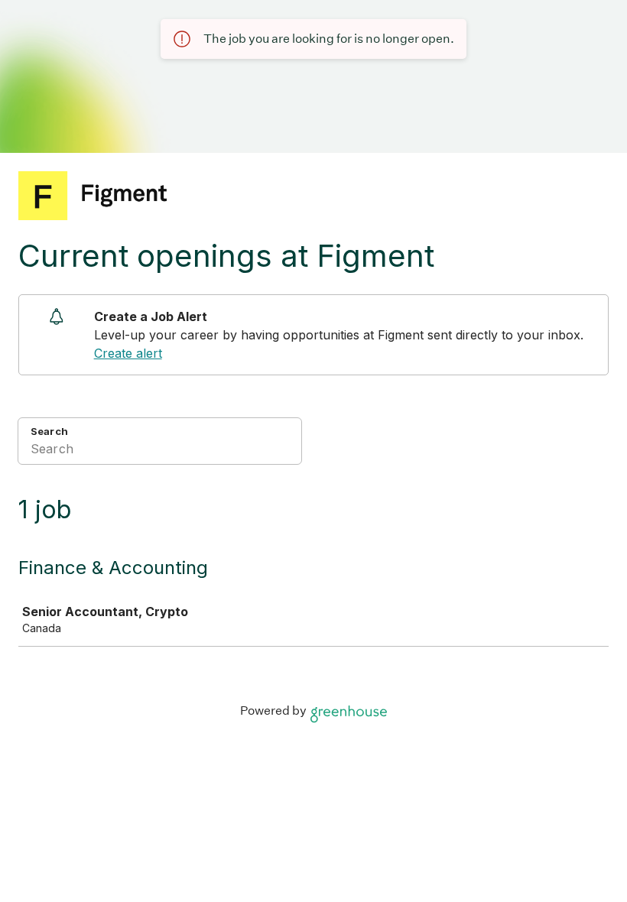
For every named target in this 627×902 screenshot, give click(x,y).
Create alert (128, 353)
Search (49, 431)
